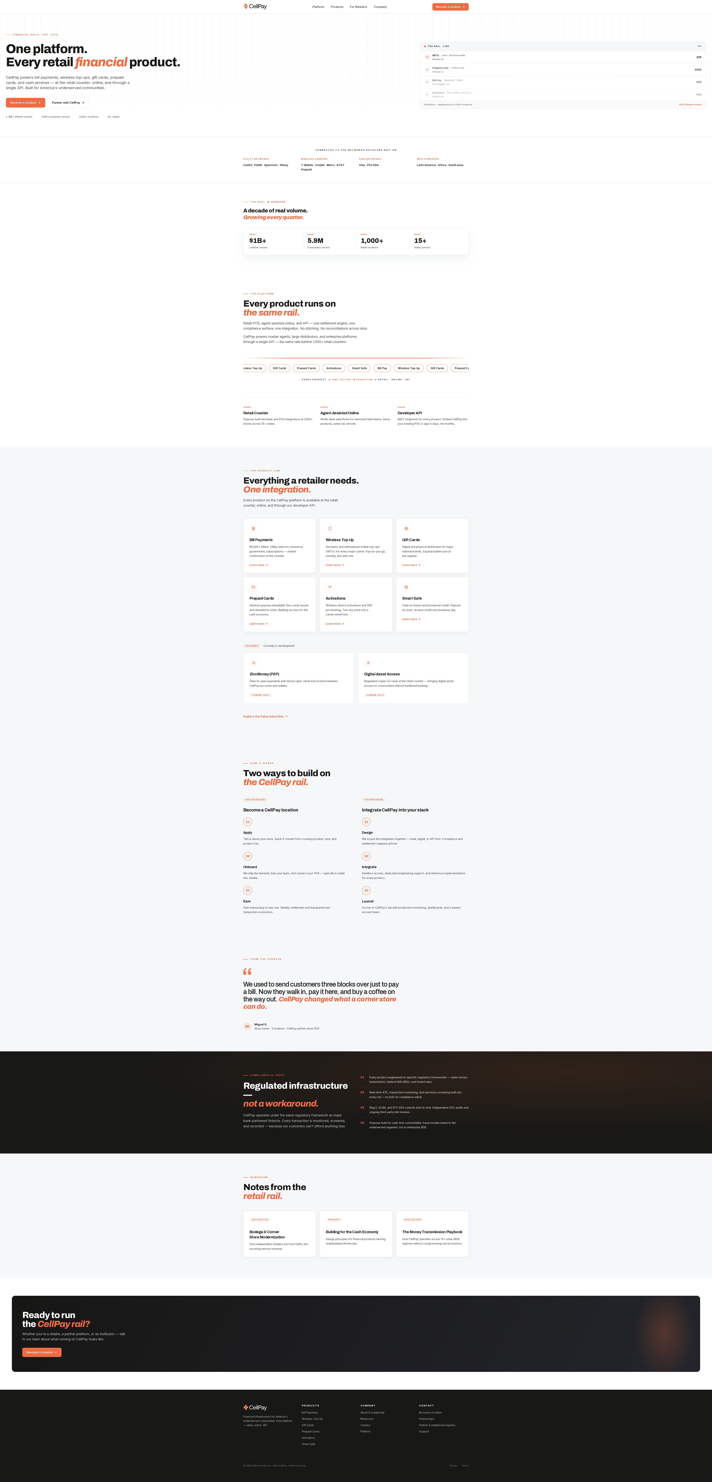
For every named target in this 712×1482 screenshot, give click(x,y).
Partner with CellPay (66, 102)
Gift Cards (308, 1425)
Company (380, 6)
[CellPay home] (255, 6)
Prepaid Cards (310, 1431)
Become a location (448, 6)
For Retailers (358, 6)
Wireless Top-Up (312, 1418)
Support (424, 1431)
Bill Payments (310, 1412)
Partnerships (426, 1418)
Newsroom (367, 1418)
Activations (308, 1437)
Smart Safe (308, 1444)
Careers (365, 1425)
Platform (318, 6)
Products (337, 6)
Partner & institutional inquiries (437, 1425)
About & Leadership (372, 1412)
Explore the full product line (263, 716)
